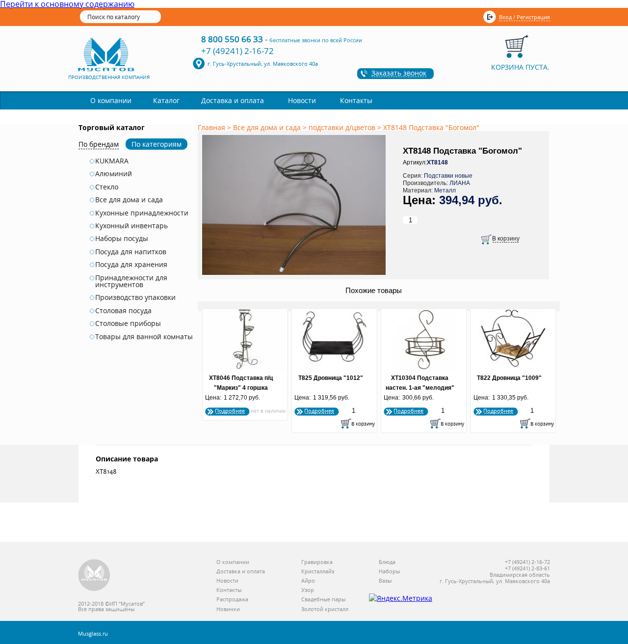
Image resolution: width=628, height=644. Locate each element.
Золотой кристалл (324, 609)
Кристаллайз (317, 571)
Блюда (387, 562)
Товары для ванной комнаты (144, 336)
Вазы (385, 581)
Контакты (356, 100)
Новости (302, 100)
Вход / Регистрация (524, 17)
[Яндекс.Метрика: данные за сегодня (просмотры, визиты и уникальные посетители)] (400, 598)
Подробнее (230, 410)
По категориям (156, 144)
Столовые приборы (128, 323)
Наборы (389, 571)
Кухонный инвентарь (131, 225)
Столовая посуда (123, 310)
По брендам (98, 144)
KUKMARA (112, 161)
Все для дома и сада (129, 199)
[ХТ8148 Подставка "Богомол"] (295, 275)
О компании (110, 100)
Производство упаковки (135, 297)
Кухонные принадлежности (141, 213)
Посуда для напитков (130, 251)
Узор (307, 590)
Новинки (228, 609)
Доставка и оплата (232, 100)
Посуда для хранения (131, 264)
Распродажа (232, 599)
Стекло (106, 187)
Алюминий (113, 173)
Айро (308, 581)
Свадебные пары (323, 599)
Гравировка (317, 562)
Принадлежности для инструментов (131, 281)
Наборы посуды (121, 238)
